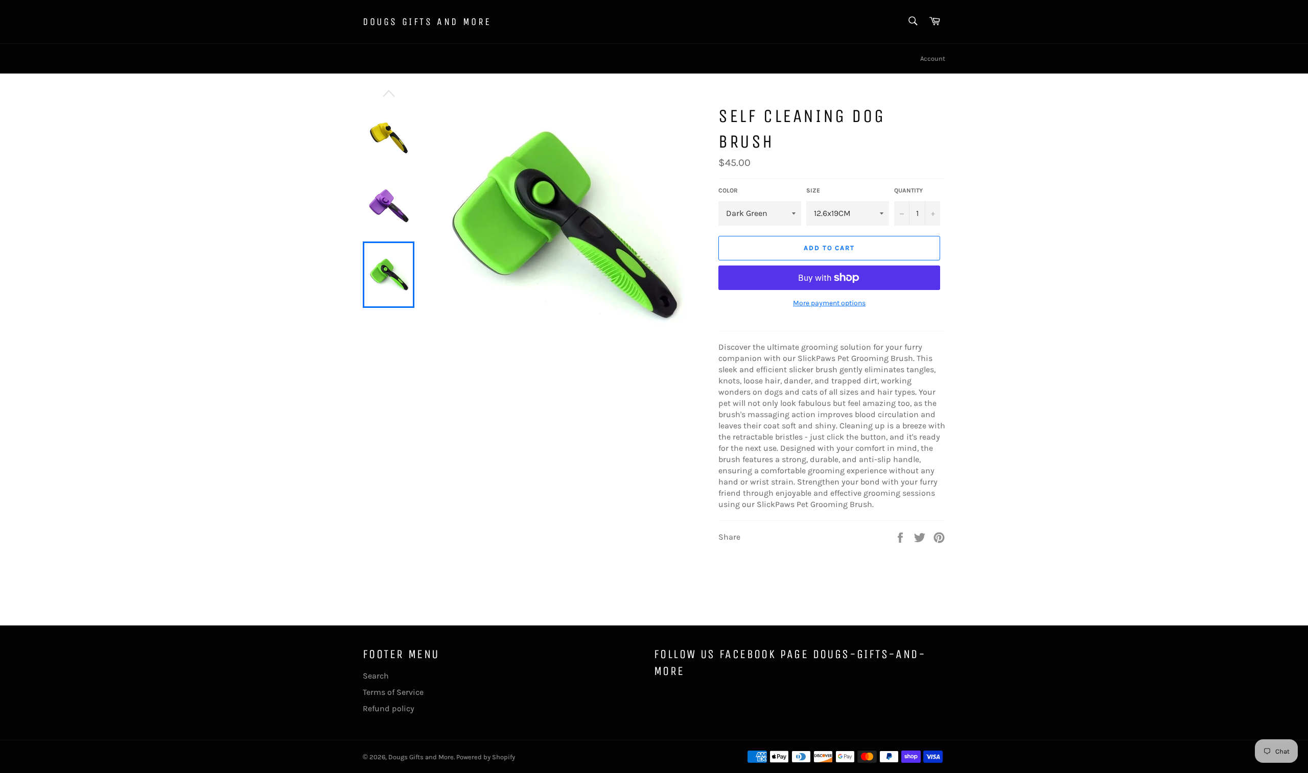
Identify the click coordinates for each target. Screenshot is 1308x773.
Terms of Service (393, 692)
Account (932, 58)
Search (376, 676)
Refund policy (388, 708)
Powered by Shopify (485, 757)
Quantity (908, 190)
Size (813, 190)
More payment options (829, 303)
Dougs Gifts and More (427, 22)
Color (728, 190)
